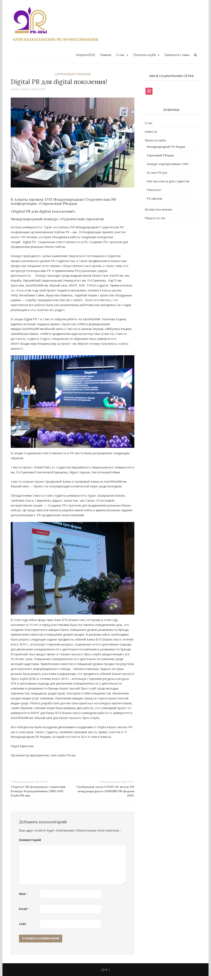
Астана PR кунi (157, 173)
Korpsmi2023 (85, 55)
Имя (23, 894)
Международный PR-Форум (166, 147)
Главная (105, 55)
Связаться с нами (177, 55)
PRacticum (154, 190)
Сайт (23, 924)
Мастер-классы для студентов (168, 181)
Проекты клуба (144, 55)
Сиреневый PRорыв (72, 74)
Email (24, 909)
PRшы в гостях (155, 218)
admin (25, 89)
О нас (120, 55)
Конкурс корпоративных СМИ (167, 164)
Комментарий (29, 840)
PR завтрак (154, 198)
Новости (151, 132)
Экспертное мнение (158, 209)
